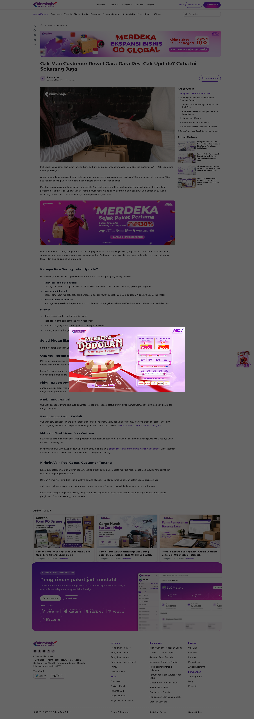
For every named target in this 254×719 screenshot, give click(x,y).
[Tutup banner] (183, 329)
